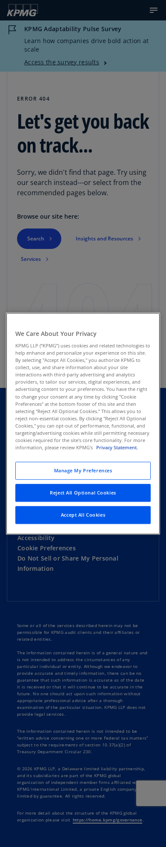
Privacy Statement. (117, 447)
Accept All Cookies (83, 515)
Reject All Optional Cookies (83, 492)
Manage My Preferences (83, 470)
